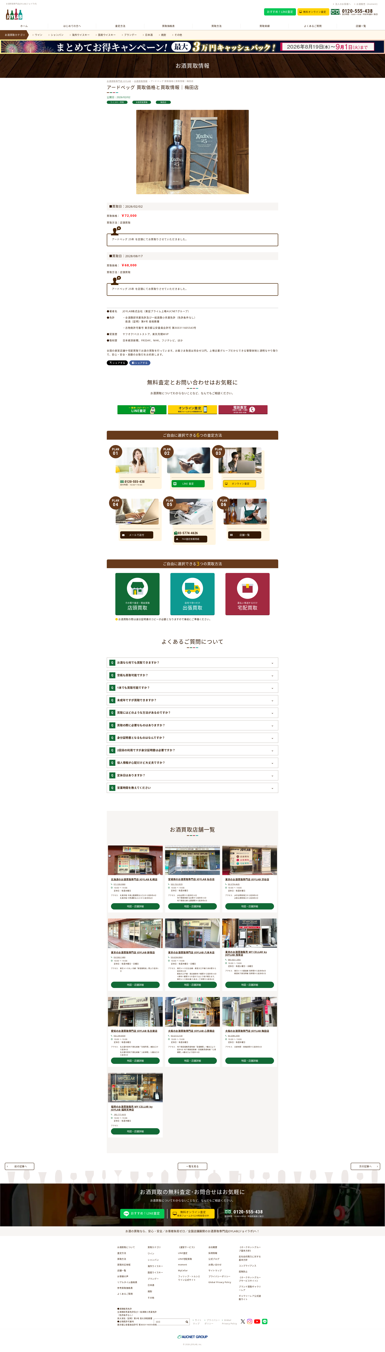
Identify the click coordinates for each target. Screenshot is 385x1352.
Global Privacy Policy (219, 1282)
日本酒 (149, 35)
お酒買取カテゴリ (15, 35)
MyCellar (183, 1270)
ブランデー (130, 35)
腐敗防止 (243, 1271)
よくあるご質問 (313, 26)
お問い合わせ (215, 1264)
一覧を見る (192, 1166)
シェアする (118, 362)
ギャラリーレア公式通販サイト (250, 1297)
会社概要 (212, 1247)
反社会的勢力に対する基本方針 (250, 1258)
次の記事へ (365, 1166)
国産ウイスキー (107, 35)
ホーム (24, 26)
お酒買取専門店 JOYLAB (119, 81)
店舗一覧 (361, 26)
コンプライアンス (247, 1265)
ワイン (38, 35)
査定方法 (120, 26)
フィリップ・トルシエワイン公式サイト (189, 1278)
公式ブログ (214, 1258)
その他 (178, 35)
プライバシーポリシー (219, 1276)
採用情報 (212, 1253)
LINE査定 (183, 1253)
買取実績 (265, 26)
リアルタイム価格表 (127, 1282)
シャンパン (57, 35)
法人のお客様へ (343, 4)
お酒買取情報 (141, 81)
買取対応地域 (124, 1264)
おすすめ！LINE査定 (280, 12)
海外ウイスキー (81, 35)
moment (182, 1264)
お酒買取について (126, 1247)
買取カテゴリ (154, 1247)
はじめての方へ (72, 26)
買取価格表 (168, 26)
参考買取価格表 (125, 1287)
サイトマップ (215, 1270)
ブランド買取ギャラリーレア (250, 1288)
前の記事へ (20, 1166)
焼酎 (163, 35)
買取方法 (216, 26)
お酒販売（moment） (367, 4)
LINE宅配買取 (185, 1258)
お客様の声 (122, 1276)
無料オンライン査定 (314, 12)
